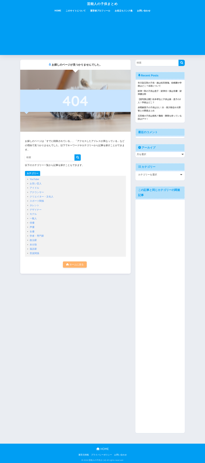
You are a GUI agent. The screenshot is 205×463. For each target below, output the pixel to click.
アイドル (34, 188)
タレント (34, 205)
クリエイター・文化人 (41, 196)
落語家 (33, 249)
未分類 (33, 244)
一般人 (33, 218)
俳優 (32, 222)
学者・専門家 (37, 236)
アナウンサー (37, 192)
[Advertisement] (102, 35)
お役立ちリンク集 (124, 10)
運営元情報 (83, 455)
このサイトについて (76, 10)
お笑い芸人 (36, 183)
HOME (58, 10)
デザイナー (36, 209)
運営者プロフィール (100, 10)
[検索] (77, 157)
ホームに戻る (76, 264)
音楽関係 (34, 253)
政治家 (33, 240)
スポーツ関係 (37, 201)
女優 (32, 231)
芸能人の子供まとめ (102, 4)
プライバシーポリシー (101, 455)
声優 (32, 227)
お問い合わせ (143, 10)
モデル (33, 214)
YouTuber (34, 179)
